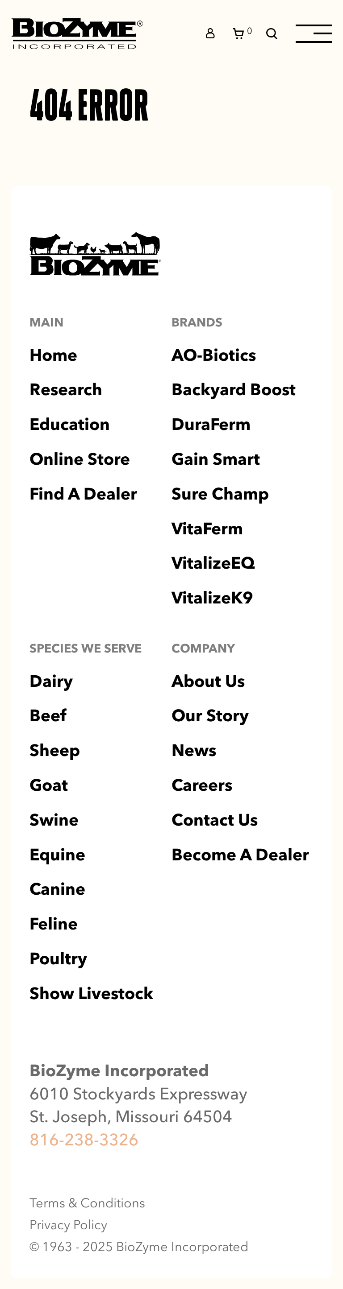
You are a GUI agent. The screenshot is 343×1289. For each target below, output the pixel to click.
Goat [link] (48, 785)
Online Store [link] (79, 459)
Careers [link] (202, 785)
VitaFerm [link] (207, 529)
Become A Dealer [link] (240, 855)
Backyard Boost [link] (234, 389)
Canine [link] (57, 889)
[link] (77, 33)
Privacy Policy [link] (68, 1225)
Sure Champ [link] (220, 494)
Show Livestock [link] (91, 993)
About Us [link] (208, 681)
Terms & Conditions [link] (87, 1203)
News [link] (194, 750)
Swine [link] (54, 820)
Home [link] (53, 355)
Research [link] (65, 389)
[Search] (271, 33)
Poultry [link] (58, 958)
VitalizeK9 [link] (212, 598)
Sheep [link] (54, 750)
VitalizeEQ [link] (213, 563)
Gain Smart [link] (216, 459)
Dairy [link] (51, 681)
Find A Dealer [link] (83, 494)
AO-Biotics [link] (214, 355)
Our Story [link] (210, 715)
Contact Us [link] (215, 820)
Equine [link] (57, 855)
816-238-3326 (83, 1139)
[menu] (314, 34)
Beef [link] (47, 715)
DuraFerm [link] (211, 424)
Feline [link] (53, 924)
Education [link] (69, 424)
